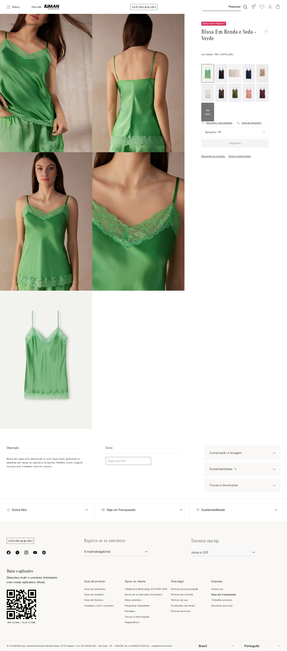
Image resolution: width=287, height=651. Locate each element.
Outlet (14, 24)
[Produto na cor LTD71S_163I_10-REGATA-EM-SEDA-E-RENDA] (262, 73)
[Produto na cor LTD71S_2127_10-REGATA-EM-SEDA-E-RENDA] (207, 92)
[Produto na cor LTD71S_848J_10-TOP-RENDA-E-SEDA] (235, 92)
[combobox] (224, 7)
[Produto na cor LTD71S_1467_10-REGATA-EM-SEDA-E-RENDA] (248, 73)
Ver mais (207, 112)
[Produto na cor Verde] (207, 73)
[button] (253, 7)
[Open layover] (142, 551)
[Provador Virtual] (216, 123)
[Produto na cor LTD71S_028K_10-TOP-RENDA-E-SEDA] (262, 92)
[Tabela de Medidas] (249, 123)
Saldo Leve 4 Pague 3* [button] (214, 23)
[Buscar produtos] (245, 7)
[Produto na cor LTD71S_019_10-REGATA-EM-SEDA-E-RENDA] (221, 73)
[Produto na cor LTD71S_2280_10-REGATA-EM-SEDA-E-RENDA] (235, 73)
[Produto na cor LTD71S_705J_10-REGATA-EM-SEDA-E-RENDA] (221, 92)
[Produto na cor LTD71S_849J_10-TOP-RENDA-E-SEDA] (248, 92)
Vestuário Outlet (32, 24)
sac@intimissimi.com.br (161, 646)
